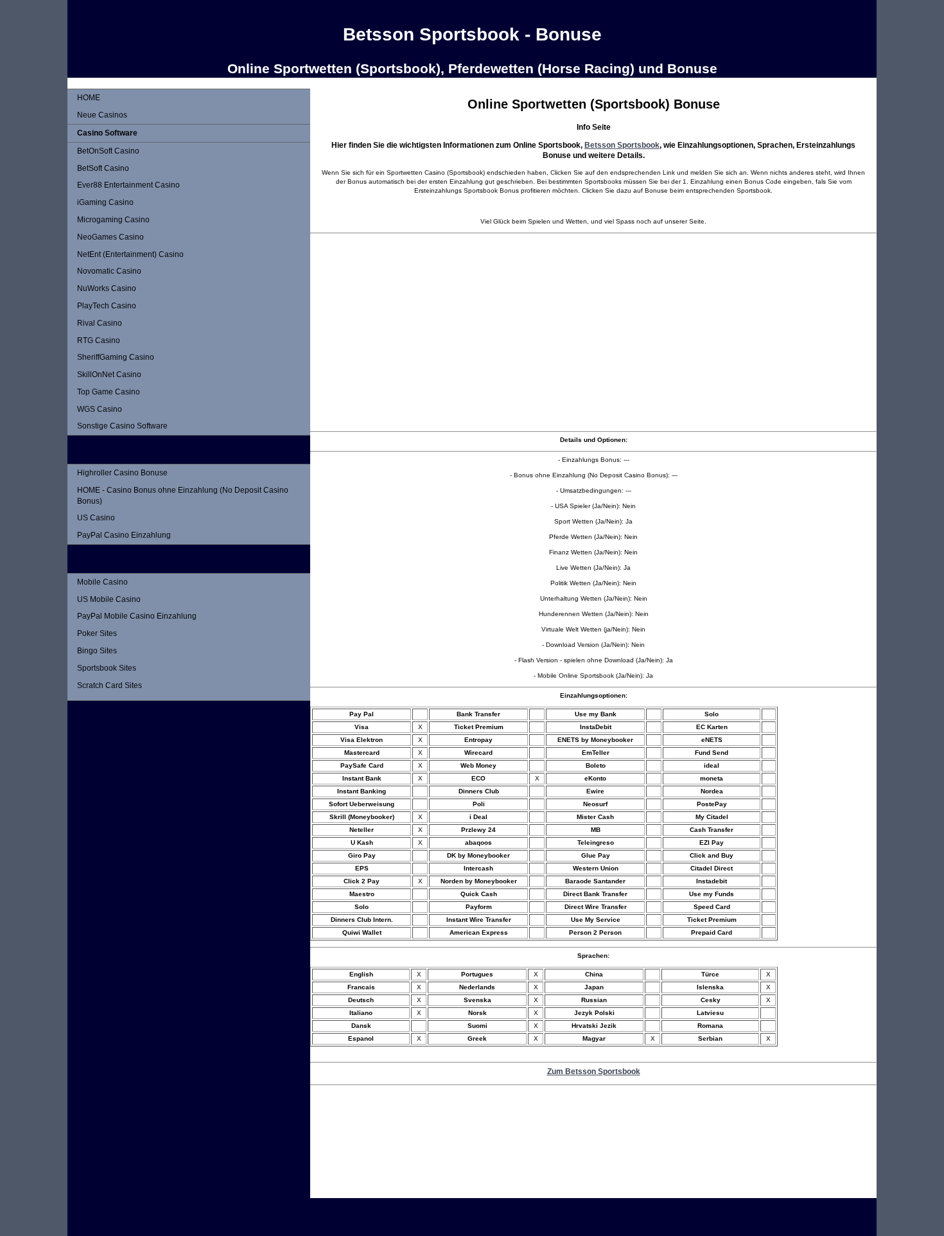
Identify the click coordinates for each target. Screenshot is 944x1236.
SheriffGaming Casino (115, 357)
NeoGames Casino (110, 237)
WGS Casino (99, 409)
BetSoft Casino (103, 168)
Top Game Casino (108, 391)
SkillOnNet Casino (109, 374)
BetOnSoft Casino (108, 150)
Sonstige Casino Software (122, 425)
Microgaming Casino (113, 219)
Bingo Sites (97, 650)
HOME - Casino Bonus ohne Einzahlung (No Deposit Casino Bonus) (182, 496)
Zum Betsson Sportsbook (593, 1071)
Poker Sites (97, 633)
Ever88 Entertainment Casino (128, 185)
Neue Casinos (102, 114)
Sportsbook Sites (106, 668)
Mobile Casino (102, 582)
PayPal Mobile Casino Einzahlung (137, 616)
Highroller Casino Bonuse (122, 472)
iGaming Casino (105, 202)
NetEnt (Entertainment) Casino (130, 254)
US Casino (96, 517)
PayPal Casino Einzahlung (124, 535)
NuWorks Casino (106, 288)
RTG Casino (98, 340)
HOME (88, 97)
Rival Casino (99, 323)
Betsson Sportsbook (622, 145)
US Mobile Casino (109, 599)
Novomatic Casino (109, 271)
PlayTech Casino (106, 305)
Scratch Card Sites (109, 685)
